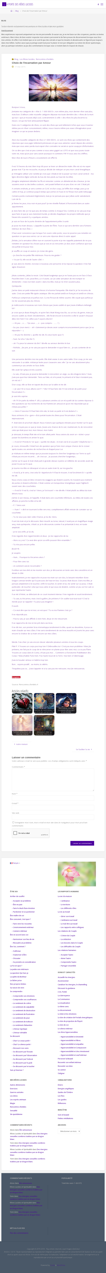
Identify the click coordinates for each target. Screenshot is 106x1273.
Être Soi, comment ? (18, 946)
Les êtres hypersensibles (68, 1032)
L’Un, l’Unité (62, 992)
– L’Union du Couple (67, 935)
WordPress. (61, 1265)
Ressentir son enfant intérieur (69, 1062)
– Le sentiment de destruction (23, 1010)
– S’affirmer (16, 951)
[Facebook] (98, 4)
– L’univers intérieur (19, 931)
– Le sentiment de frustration (23, 1014)
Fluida (52, 1265)
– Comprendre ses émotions (23, 996)
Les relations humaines (67, 950)
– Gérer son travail (66, 916)
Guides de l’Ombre (65, 1092)
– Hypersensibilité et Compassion (72, 1048)
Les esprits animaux (18, 1099)
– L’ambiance (64, 901)
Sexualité (13, 1110)
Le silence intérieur (65, 1028)
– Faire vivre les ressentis (22, 924)
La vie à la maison (65, 896)
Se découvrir (15, 1036)
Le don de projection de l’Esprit (70, 1021)
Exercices (14, 1088)
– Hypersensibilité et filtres (70, 1040)
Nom (14, 793)
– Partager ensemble (67, 966)
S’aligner (61, 1073)
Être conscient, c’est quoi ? (20, 919)
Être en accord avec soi (19, 935)
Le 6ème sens (63, 1006)
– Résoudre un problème (21, 943)
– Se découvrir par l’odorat (22, 1059)
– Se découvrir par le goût (22, 1063)
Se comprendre (16, 991)
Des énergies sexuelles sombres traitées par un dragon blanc (28, 1136)
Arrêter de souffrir (17, 896)
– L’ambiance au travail (68, 920)
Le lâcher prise (16, 980)
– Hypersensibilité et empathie (71, 1044)
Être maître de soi (17, 915)
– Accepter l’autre (66, 955)
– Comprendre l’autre (67, 962)
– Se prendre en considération (24, 962)
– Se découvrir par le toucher (23, 1066)
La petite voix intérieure (19, 969)
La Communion (64, 999)
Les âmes (14, 1096)
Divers (60, 1085)
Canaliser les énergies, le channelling (72, 984)
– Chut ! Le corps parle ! (21, 1041)
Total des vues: (68, 1183)
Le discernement (64, 1010)
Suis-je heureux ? (17, 1070)
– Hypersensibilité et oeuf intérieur (73, 1055)
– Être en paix (17, 904)
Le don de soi (63, 1025)
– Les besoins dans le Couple (71, 943)
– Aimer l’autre (65, 958)
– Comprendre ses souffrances (24, 999)
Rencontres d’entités (18, 1107)
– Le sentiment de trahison (22, 1021)
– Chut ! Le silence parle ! (21, 1044)
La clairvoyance (64, 995)
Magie (12, 1103)
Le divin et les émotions (67, 1014)
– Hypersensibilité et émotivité (71, 1037)
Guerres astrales (16, 1092)
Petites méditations (65, 1118)
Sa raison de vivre (17, 988)
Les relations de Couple (67, 931)
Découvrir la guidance (66, 988)
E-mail (15, 803)
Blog (16, 11)
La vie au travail (64, 912)
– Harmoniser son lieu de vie (23, 939)
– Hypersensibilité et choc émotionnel (74, 1051)
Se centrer (62, 1070)
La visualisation (64, 1003)
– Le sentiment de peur (21, 1018)
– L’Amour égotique (19, 1029)
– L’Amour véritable (19, 1032)
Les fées (61, 1096)
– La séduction (65, 939)
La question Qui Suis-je (19, 973)
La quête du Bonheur (18, 977)
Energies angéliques (66, 1088)
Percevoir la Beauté (65, 1059)
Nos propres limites (18, 984)
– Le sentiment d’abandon (22, 1025)
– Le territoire (64, 904)
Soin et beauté (63, 1115)
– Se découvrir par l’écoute (22, 1052)
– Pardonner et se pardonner (23, 912)
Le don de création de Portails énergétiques (75, 1017)
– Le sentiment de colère (21, 1003)
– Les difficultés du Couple (69, 946)
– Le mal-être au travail (68, 924)
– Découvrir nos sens (20, 1048)
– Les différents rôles (67, 908)
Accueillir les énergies (66, 977)
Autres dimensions (17, 1085)
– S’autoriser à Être (19, 955)
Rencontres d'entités (44, 59)
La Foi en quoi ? (16, 966)
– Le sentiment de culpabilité (23, 1007)
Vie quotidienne (16, 1114)
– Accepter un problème (21, 901)
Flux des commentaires (19, 1233)
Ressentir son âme (65, 1066)
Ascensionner (63, 981)
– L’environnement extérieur (23, 927)
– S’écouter (16, 958)
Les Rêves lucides (27, 59)
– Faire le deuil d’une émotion (23, 908)
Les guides (62, 1099)
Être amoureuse (25, 1130)
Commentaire (18, 767)
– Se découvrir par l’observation (24, 1055)
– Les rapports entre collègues (71, 927)
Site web (15, 813)
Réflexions (62, 1103)
